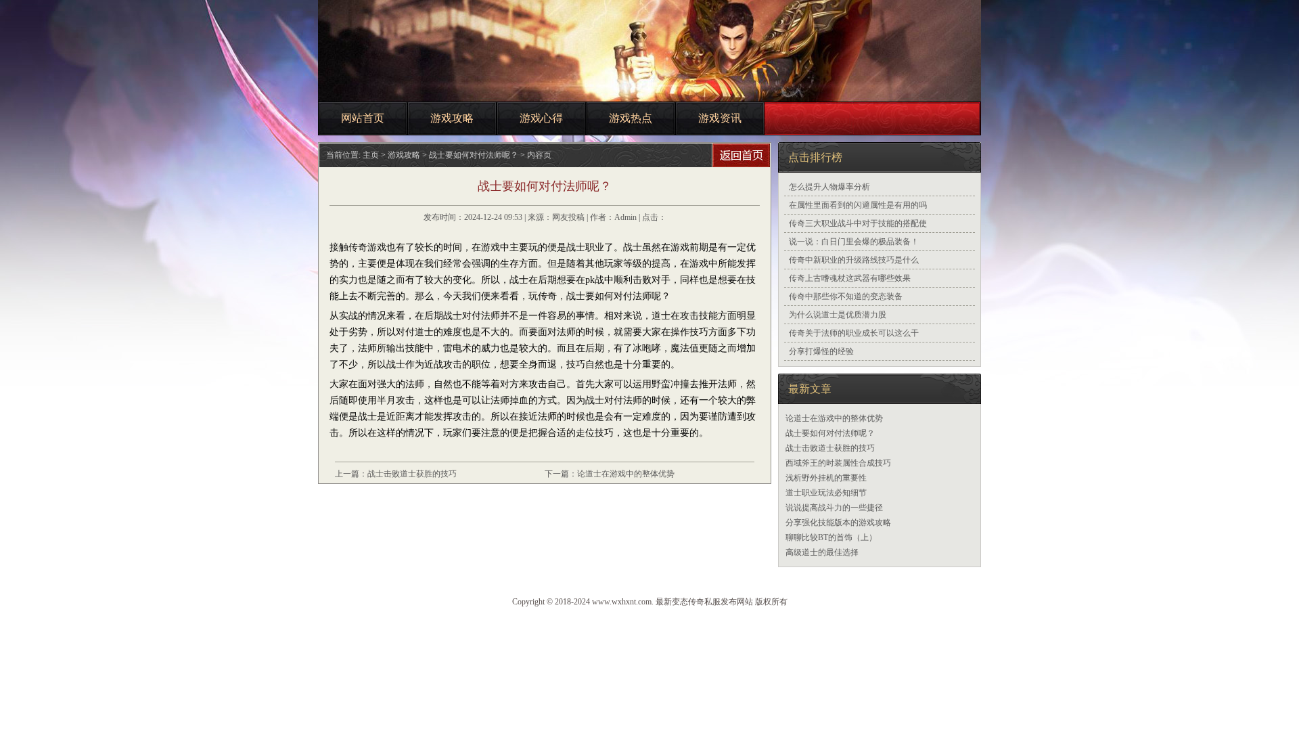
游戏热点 (630, 118)
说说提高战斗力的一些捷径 (834, 507)
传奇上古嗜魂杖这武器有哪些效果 (850, 278)
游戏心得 (541, 118)
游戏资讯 (720, 118)
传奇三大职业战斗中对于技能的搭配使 (858, 223)
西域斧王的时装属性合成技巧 (838, 463)
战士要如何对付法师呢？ (830, 433)
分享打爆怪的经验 (821, 351)
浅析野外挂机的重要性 (826, 478)
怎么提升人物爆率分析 (829, 187)
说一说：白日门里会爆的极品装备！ (854, 241)
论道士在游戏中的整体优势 (626, 474)
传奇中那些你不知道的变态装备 (846, 296)
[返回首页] (743, 155)
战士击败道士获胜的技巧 (412, 474)
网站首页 (362, 118)
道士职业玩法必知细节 (826, 492)
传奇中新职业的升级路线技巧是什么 (854, 260)
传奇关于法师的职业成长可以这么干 (854, 333)
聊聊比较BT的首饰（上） (831, 537)
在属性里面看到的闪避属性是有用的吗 (858, 205)
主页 (371, 155)
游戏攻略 (452, 118)
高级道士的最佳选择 (822, 552)
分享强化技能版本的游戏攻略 (838, 522)
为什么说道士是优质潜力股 (837, 314)
